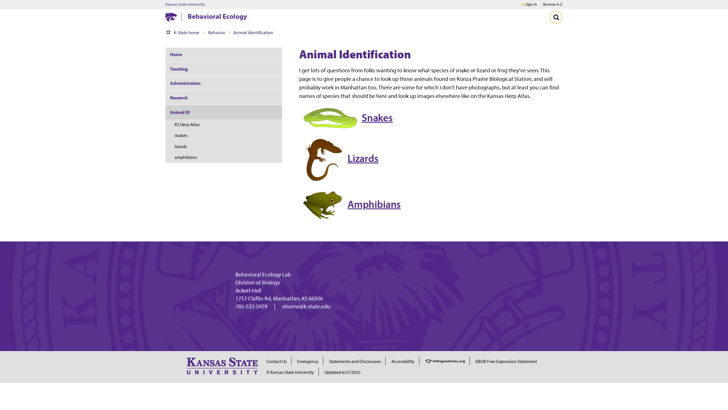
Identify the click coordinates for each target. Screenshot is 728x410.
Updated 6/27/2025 (342, 372)
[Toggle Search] (555, 17)
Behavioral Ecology (217, 16)
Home (176, 54)
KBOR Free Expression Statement (506, 361)
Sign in (531, 4)
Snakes (377, 117)
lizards (181, 146)
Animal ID (180, 112)
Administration (185, 83)
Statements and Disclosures (355, 361)
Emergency (307, 361)
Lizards (363, 158)
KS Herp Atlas (187, 124)
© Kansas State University (290, 372)
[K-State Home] (171, 17)
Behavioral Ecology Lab (263, 274)
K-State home (186, 32)
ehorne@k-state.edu (306, 306)
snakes (181, 135)
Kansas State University (185, 4)
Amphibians (374, 204)
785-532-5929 (251, 306)
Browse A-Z (552, 4)
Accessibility (403, 361)
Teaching (179, 69)
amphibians (186, 157)
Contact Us (276, 361)
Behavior (216, 32)
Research (179, 98)
